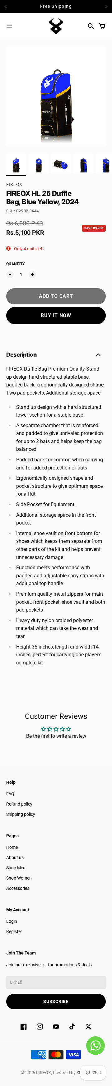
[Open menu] (9, 26)
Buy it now (56, 315)
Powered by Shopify (72, 1072)
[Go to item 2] (39, 164)
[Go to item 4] (83, 164)
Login (11, 921)
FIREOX (14, 184)
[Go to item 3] (61, 164)
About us (15, 857)
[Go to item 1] (16, 164)
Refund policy (19, 804)
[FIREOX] (56, 26)
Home (12, 847)
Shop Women (19, 878)
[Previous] (7, 6)
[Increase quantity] (32, 274)
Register (14, 931)
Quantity (15, 264)
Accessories (17, 888)
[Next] (106, 6)
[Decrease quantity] (10, 274)
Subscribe (55, 1001)
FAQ (10, 793)
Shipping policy (20, 814)
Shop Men (16, 867)
